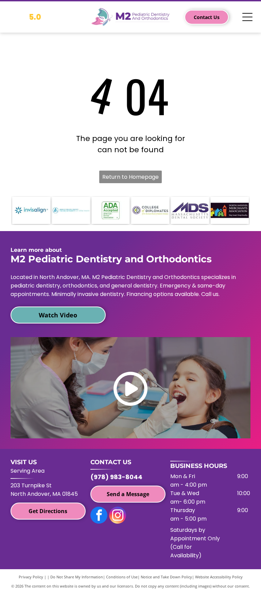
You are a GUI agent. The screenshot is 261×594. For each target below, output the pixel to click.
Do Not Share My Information (76, 576)
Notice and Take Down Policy (166, 576)
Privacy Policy (31, 576)
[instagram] (117, 516)
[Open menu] (247, 17)
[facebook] (98, 516)
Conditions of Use (122, 576)
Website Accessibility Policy (219, 576)
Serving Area (28, 471)
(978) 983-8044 (116, 477)
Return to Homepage (130, 177)
